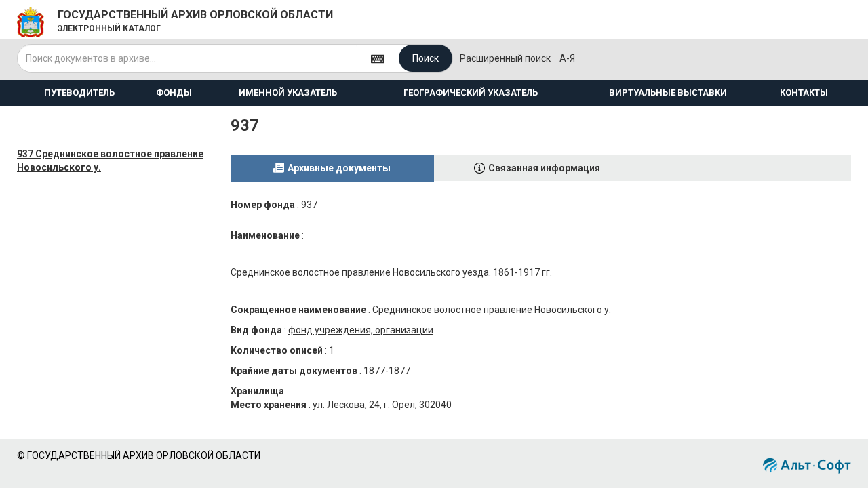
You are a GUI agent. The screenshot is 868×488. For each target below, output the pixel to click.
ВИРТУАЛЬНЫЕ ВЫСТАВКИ (668, 92)
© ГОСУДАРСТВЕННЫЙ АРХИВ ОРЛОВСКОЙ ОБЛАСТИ (138, 455)
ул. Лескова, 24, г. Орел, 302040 (382, 404)
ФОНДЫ (174, 92)
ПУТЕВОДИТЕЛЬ (79, 92)
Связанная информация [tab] (544, 168)
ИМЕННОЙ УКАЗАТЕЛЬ (288, 92)
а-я (567, 58)
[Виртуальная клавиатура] (377, 58)
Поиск (425, 58)
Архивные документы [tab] (339, 168)
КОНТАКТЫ (804, 92)
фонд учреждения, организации (360, 330)
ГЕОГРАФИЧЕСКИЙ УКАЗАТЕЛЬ (470, 92)
